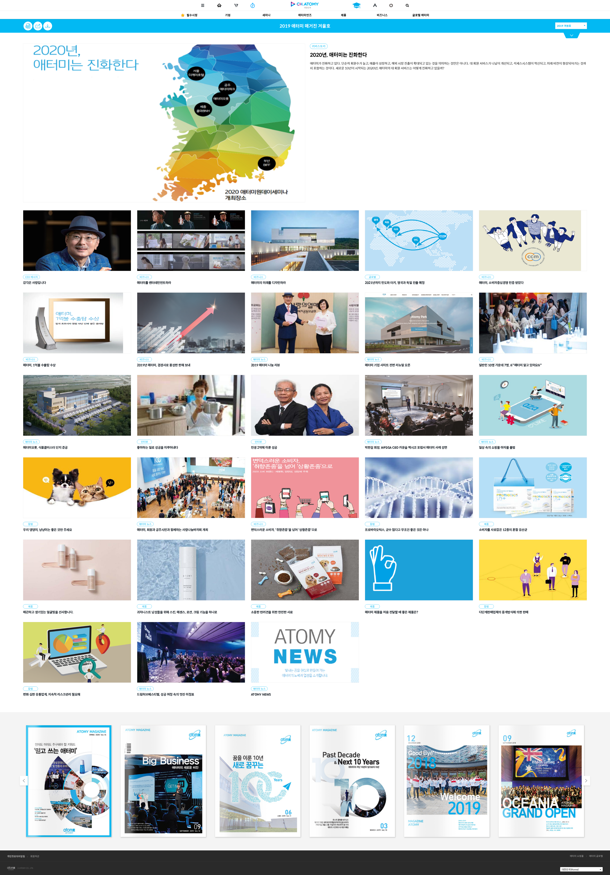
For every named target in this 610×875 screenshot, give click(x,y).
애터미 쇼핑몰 (577, 856)
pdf (28, 26)
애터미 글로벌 (596, 856)
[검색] (407, 5)
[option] (68, 781)
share (37, 26)
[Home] (219, 5)
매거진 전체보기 (571, 35)
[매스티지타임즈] (253, 5)
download (47, 26)
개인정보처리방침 (16, 856)
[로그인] (391, 5)
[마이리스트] (375, 5)
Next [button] (586, 780)
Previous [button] (24, 780)
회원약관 (34, 856)
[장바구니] (236, 5)
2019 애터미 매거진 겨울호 (305, 25)
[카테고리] (203, 5)
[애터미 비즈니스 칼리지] (356, 5)
